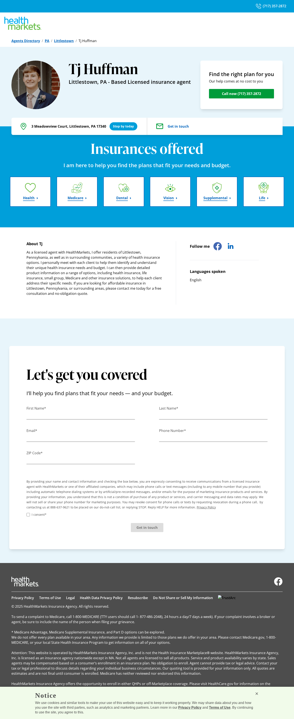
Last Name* (168, 408)
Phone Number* (172, 430)
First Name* (36, 408)
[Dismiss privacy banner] (257, 693)
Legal (70, 597)
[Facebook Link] (278, 581)
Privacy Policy (22, 597)
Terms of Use (50, 597)
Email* (31, 430)
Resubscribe (138, 597)
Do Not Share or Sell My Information (183, 597)
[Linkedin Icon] (230, 246)
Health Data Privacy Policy (101, 597)
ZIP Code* (34, 453)
